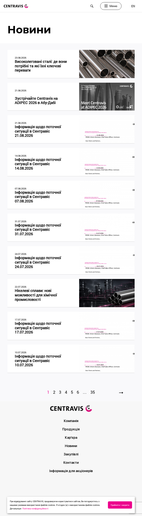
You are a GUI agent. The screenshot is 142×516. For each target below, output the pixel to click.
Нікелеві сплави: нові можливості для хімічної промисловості (36, 295)
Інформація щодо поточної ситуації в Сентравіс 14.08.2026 (38, 164)
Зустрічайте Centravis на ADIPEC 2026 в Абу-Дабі (36, 100)
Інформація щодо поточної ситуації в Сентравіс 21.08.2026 (38, 131)
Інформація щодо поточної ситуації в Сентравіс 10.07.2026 (38, 360)
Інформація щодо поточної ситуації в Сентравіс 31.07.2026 (38, 229)
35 (92, 392)
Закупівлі (71, 454)
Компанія (71, 421)
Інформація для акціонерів (71, 471)
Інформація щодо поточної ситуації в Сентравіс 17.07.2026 (38, 327)
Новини (71, 446)
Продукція (71, 429)
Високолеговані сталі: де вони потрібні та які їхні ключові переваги (41, 65)
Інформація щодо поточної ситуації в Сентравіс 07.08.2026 (38, 196)
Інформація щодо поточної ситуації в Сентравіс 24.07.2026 (38, 262)
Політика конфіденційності (35, 508)
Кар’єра (71, 437)
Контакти (71, 462)
